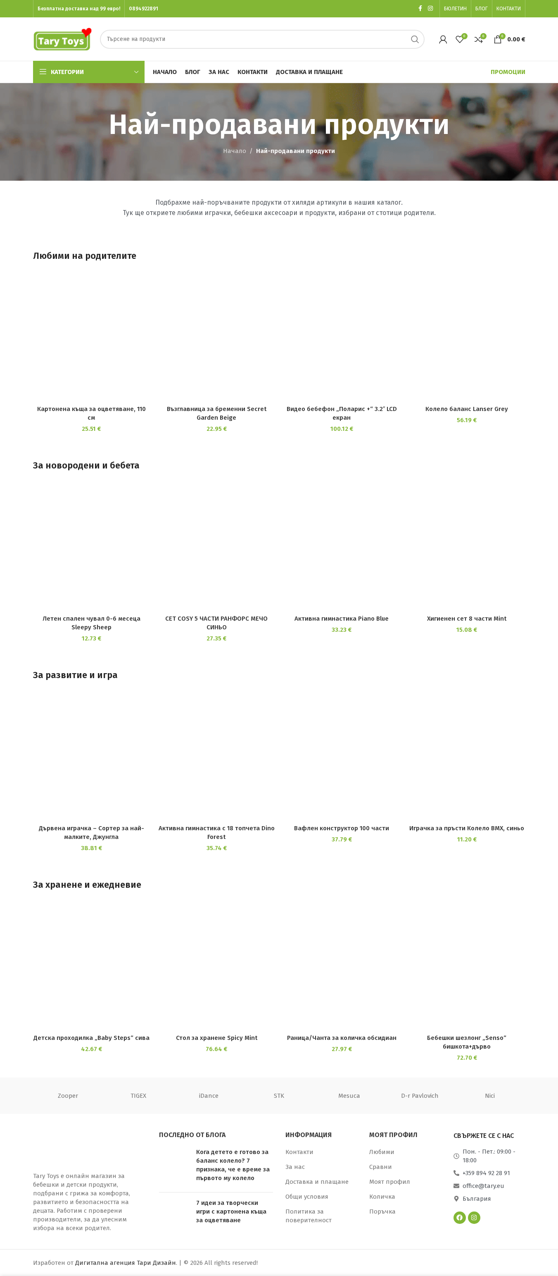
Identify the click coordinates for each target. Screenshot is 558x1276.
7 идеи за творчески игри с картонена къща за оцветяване (231, 1211)
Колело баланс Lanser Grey (466, 409)
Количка (382, 1196)
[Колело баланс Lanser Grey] (466, 339)
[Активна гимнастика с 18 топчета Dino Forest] (216, 758)
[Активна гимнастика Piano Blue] (341, 549)
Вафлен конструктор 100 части (341, 828)
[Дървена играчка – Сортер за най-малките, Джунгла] (91, 758)
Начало (234, 151)
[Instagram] (474, 1217)
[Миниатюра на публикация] (174, 1167)
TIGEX (138, 1095)
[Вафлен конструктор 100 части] (341, 758)
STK (279, 1095)
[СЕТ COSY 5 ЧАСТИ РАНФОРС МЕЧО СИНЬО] (216, 549)
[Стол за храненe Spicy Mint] (216, 968)
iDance (208, 1095)
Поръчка (382, 1211)
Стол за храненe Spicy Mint (216, 1038)
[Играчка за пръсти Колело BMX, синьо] (466, 758)
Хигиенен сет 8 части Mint (466, 618)
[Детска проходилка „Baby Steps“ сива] (91, 968)
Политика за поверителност (308, 1216)
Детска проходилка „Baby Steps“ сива (91, 1038)
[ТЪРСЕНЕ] (415, 39)
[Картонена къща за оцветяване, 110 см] (91, 339)
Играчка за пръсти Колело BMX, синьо (466, 828)
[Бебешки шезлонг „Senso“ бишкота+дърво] (466, 968)
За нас (295, 1167)
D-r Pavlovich (420, 1095)
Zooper (68, 1095)
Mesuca (349, 1095)
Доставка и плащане (317, 1181)
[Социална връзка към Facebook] (420, 8)
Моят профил (389, 1181)
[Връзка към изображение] (74, 1146)
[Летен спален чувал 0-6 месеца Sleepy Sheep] (91, 549)
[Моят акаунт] (443, 39)
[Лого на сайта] (62, 38)
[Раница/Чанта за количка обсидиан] (341, 968)
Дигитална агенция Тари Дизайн (125, 1262)
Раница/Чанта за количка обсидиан (342, 1038)
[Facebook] (460, 1217)
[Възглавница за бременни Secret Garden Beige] (216, 339)
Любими (381, 1152)
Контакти (299, 1152)
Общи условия (306, 1196)
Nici (490, 1095)
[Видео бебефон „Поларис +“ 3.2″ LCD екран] (341, 339)
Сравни (380, 1167)
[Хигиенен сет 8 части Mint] (466, 549)
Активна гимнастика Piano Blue (341, 618)
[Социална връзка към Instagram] (430, 8)
